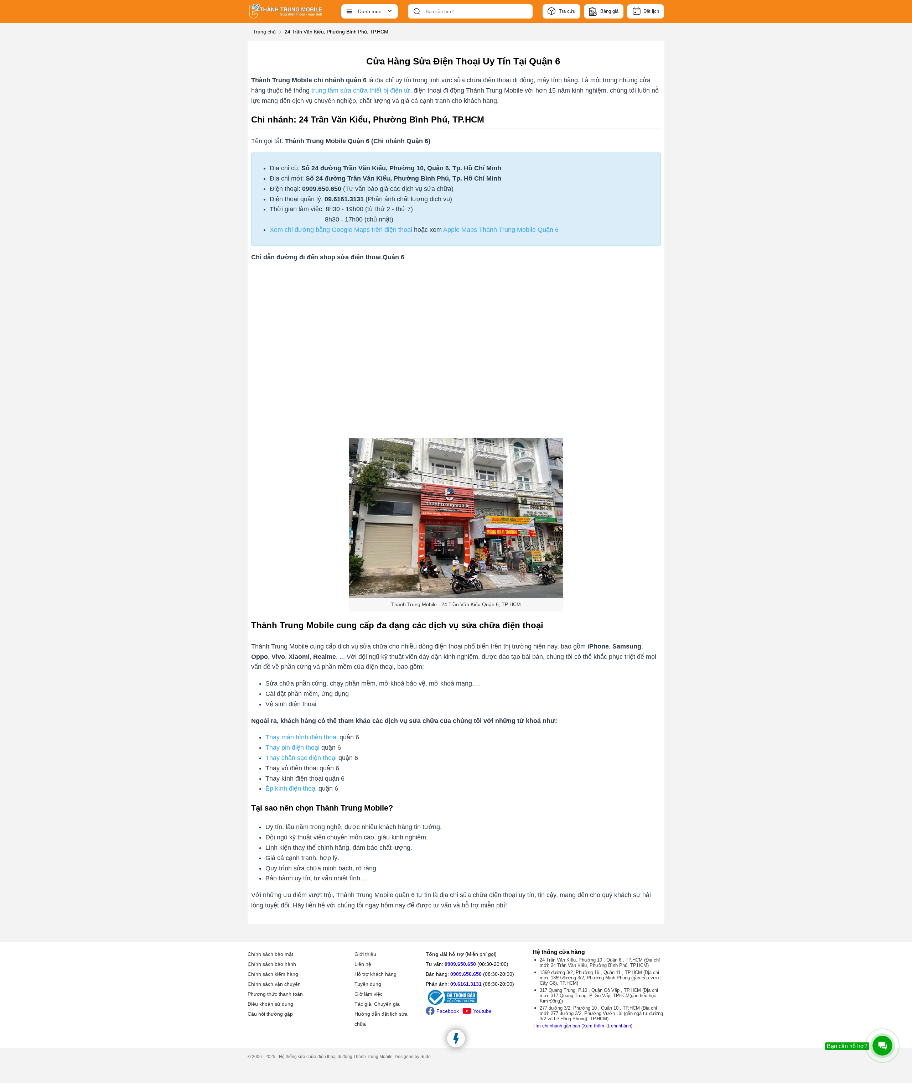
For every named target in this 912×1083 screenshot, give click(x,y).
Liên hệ (362, 964)
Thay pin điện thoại (292, 747)
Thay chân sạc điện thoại (301, 757)
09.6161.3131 (466, 984)
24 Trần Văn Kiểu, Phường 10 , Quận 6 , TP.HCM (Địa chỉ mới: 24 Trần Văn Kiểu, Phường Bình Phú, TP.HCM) (600, 962)
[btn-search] (417, 11)
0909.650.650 (460, 964)
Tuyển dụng (367, 984)
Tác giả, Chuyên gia (377, 1004)
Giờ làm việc (368, 994)
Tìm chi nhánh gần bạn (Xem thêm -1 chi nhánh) (582, 1026)
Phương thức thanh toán (275, 994)
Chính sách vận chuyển (274, 984)
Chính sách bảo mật (270, 954)
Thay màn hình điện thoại (301, 737)
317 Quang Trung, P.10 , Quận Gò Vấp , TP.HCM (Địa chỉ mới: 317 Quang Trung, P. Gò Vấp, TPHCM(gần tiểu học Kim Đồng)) (599, 996)
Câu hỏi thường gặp (270, 1014)
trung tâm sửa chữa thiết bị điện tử (360, 90)
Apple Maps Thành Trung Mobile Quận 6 (501, 229)
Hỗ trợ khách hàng (375, 974)
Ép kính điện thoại (291, 788)
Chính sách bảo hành (272, 964)
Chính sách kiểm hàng (273, 974)
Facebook (447, 1011)
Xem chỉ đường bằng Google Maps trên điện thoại (341, 229)
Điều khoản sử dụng (270, 1004)
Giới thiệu (365, 954)
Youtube (482, 1011)
